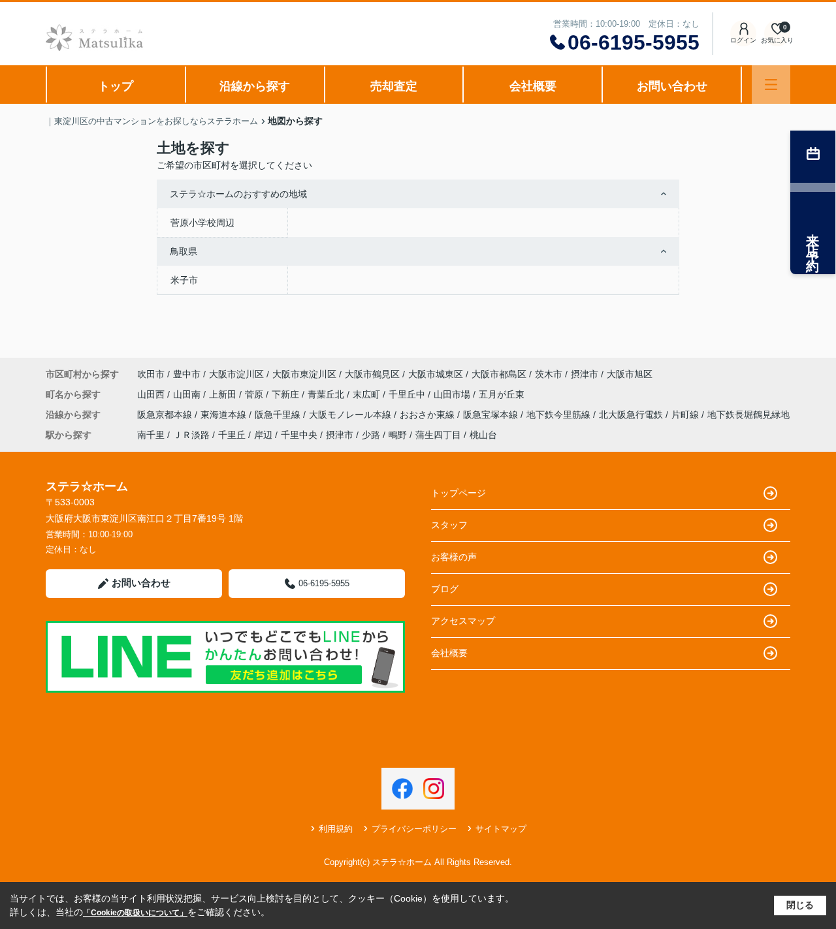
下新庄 (287, 394)
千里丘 (232, 435)
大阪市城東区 (435, 374)
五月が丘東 (501, 394)
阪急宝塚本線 (492, 414)
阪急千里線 (279, 414)
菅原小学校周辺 (202, 222)
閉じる (800, 905)
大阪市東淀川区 (304, 374)
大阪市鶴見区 (372, 374)
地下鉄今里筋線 (559, 414)
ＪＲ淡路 (191, 435)
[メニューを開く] (771, 84)
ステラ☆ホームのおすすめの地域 (238, 194)
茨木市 (548, 374)
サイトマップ (500, 829)
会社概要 (532, 86)
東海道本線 (225, 414)
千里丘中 (408, 394)
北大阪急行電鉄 (632, 414)
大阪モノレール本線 (351, 414)
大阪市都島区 (499, 374)
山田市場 (453, 394)
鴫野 (398, 435)
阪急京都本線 (166, 414)
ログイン (743, 40)
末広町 (368, 394)
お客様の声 (454, 557)
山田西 (152, 394)
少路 (371, 435)
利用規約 (336, 829)
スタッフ (449, 525)
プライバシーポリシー (414, 829)
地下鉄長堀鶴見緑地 (748, 414)
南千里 (151, 435)
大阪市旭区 (629, 374)
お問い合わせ (672, 86)
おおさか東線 (428, 414)
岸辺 (263, 435)
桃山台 (483, 435)
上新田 (224, 394)
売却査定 (393, 86)
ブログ (444, 589)
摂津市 (584, 374)
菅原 (255, 394)
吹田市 (151, 374)
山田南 (188, 394)
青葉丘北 (327, 394)
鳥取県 (183, 251)
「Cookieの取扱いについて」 (135, 912)
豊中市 (187, 374)
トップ (115, 86)
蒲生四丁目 (438, 435)
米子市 (184, 280)
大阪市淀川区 (236, 374)
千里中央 (299, 435)
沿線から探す (254, 86)
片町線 (686, 414)
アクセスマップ (463, 621)
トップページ (458, 493)
